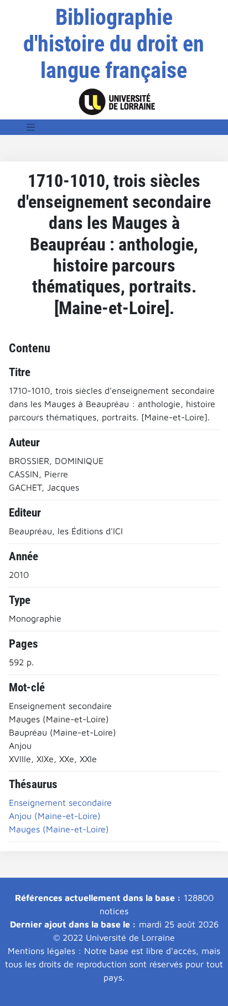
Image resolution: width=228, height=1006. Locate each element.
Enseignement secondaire (60, 802)
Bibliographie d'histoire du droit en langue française (113, 44)
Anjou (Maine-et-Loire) (55, 816)
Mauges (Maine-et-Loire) (59, 829)
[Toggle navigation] (31, 127)
